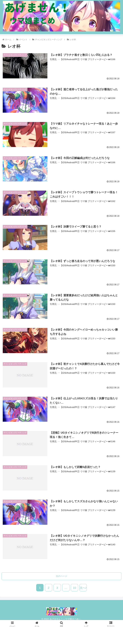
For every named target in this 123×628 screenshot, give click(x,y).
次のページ (61, 576)
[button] (113, 500)
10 (74, 587)
